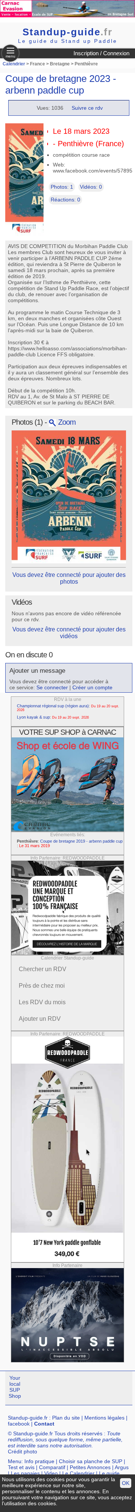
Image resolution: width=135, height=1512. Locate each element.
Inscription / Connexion (101, 53)
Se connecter (52, 687)
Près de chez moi (42, 985)
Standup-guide (67, 32)
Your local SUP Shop (15, 1387)
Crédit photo (22, 1451)
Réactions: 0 (65, 200)
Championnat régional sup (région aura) (53, 706)
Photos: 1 (62, 187)
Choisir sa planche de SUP (90, 1461)
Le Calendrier (78, 1473)
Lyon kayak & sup (33, 717)
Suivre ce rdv (87, 108)
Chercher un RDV (42, 969)
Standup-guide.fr (28, 1418)
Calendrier (14, 64)
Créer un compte (92, 687)
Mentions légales (104, 1418)
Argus (122, 1467)
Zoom (66, 422)
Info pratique (39, 1461)
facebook (19, 1424)
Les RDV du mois (42, 1002)
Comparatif (52, 1467)
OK (125, 1483)
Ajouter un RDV (40, 1019)
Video (51, 1473)
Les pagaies (25, 1473)
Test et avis (21, 1467)
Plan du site (66, 1418)
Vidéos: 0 (91, 187)
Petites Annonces (90, 1467)
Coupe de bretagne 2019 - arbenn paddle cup (81, 841)
